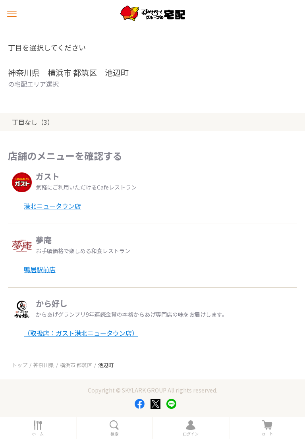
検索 (114, 434)
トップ (19, 364)
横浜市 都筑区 (76, 364)
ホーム (38, 434)
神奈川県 (43, 364)
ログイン (191, 434)
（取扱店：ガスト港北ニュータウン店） (81, 333)
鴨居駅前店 (40, 269)
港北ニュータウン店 (52, 206)
